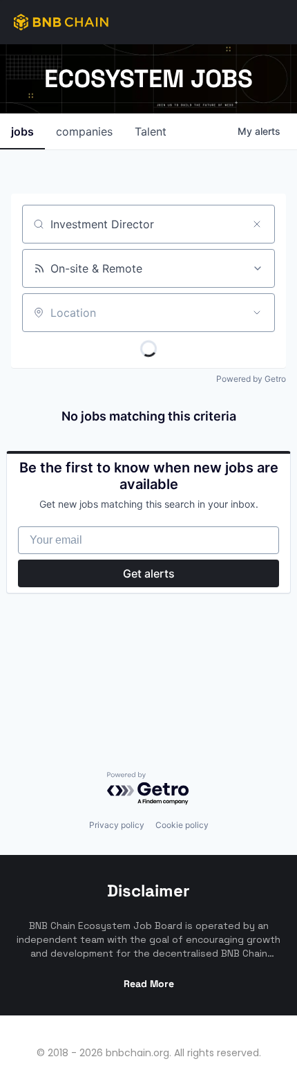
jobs (22, 131)
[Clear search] (257, 224)
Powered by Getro (251, 379)
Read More (149, 983)
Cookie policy (182, 825)
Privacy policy (116, 825)
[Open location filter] (257, 312)
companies (84, 131)
